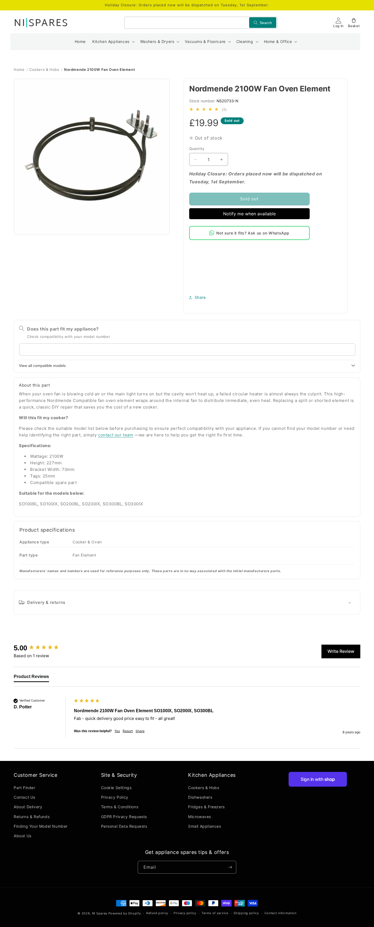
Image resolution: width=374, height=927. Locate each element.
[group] (42, 648)
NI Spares (99, 913)
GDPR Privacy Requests (124, 816)
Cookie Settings (116, 787)
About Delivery (28, 807)
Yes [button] (117, 731)
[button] (113, 41)
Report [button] (128, 731)
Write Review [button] (340, 651)
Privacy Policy (114, 797)
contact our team (115, 435)
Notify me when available (249, 213)
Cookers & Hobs (44, 69)
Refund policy (157, 913)
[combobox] (201, 23)
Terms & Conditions (120, 807)
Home (19, 69)
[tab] (31, 678)
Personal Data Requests (124, 826)
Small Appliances (204, 826)
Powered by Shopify (124, 913)
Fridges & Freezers (206, 807)
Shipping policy (246, 913)
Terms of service (215, 913)
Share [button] (200, 297)
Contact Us (24, 797)
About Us (22, 835)
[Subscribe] (230, 867)
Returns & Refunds (32, 816)
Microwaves (199, 816)
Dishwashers (200, 797)
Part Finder (24, 787)
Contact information (280, 913)
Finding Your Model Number (41, 826)
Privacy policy (185, 913)
